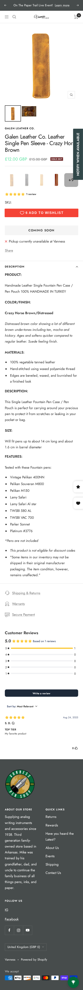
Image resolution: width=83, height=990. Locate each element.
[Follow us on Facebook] (9, 930)
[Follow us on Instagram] (18, 930)
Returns (51, 816)
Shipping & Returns (26, 593)
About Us (52, 847)
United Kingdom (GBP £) (23, 947)
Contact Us (53, 872)
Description (14, 267)
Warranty (18, 603)
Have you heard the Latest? (60, 836)
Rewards (52, 825)
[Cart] (76, 17)
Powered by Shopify (34, 959)
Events (50, 856)
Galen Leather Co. (20, 128)
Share (9, 250)
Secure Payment (23, 614)
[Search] (14, 17)
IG (6, 909)
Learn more (62, 5)
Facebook (12, 919)
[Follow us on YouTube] (27, 930)
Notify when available (78, 154)
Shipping (52, 864)
